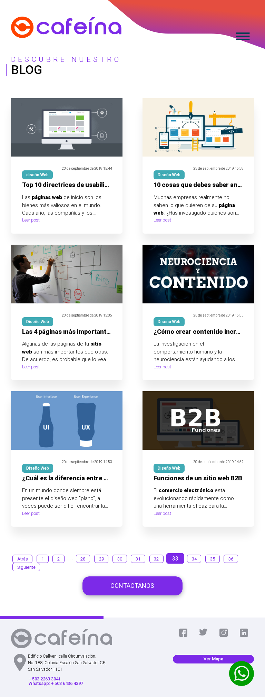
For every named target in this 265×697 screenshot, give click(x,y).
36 (230, 558)
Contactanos (132, 585)
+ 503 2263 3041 (45, 679)
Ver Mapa (213, 658)
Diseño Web (169, 174)
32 (156, 558)
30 (119, 558)
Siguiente (26, 566)
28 (82, 558)
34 (194, 558)
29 (101, 558)
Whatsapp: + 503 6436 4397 (56, 683)
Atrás (22, 558)
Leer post (31, 220)
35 (212, 558)
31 (138, 558)
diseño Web (37, 174)
